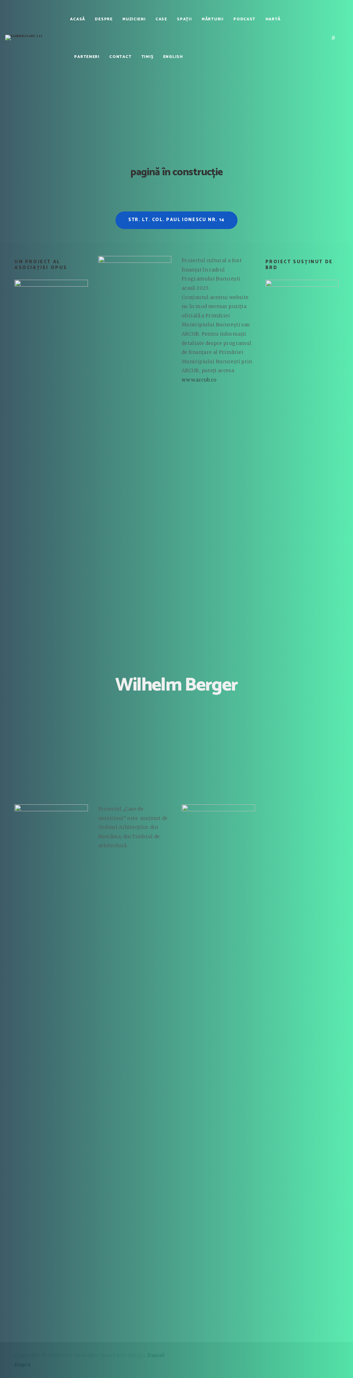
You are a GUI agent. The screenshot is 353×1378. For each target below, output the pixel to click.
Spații (184, 19)
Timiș (147, 56)
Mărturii (213, 19)
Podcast (244, 19)
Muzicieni (133, 19)
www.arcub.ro (199, 380)
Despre (103, 19)
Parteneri (86, 56)
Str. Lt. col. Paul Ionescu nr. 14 (176, 220)
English (173, 56)
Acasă (77, 19)
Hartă (273, 19)
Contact (120, 56)
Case (161, 19)
